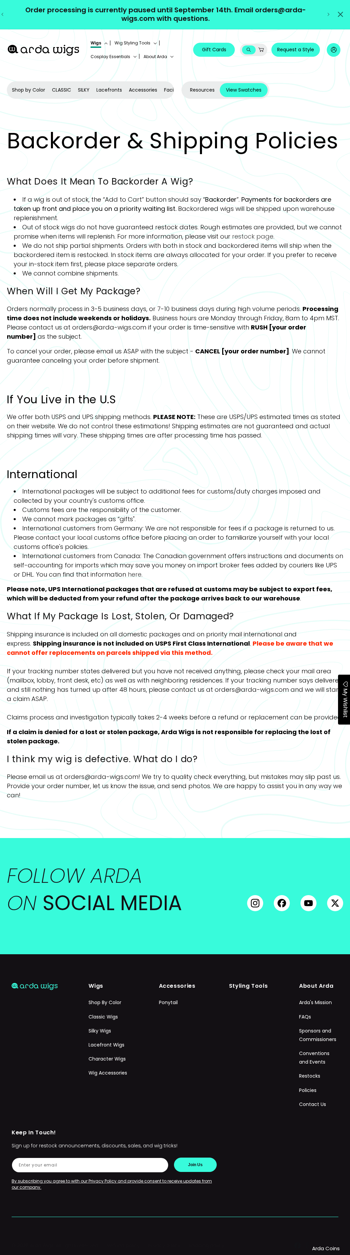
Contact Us (312, 1104)
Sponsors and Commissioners (317, 1035)
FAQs (305, 1016)
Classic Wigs (103, 1016)
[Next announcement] (328, 14)
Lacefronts (109, 89)
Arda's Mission (315, 1002)
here (135, 574)
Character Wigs (107, 1058)
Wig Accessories (108, 1072)
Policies (308, 1090)
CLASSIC (61, 89)
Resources (202, 89)
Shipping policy (206, 1245)
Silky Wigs (100, 1030)
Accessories (143, 89)
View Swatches (243, 89)
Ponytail (168, 1002)
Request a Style (295, 49)
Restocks (309, 1075)
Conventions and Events (314, 1057)
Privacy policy (164, 1245)
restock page (252, 236)
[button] (98, 43)
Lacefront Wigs (106, 1044)
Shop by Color (28, 89)
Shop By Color (105, 1002)
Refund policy (123, 1245)
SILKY (84, 89)
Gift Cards (214, 49)
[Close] (340, 14)
